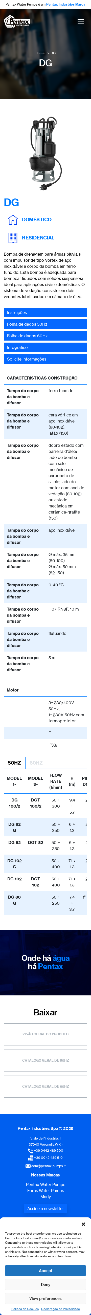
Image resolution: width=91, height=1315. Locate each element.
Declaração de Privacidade (60, 1309)
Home (40, 53)
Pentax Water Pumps (45, 1184)
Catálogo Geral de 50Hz (45, 1060)
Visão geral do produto (45, 1034)
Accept (45, 1270)
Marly (45, 1196)
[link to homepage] (17, 21)
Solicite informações (26, 359)
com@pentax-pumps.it (48, 1166)
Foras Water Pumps (45, 1190)
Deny (45, 1284)
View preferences (45, 1298)
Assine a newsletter (45, 1208)
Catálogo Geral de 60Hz (45, 1086)
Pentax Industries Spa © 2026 (45, 1128)
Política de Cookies (25, 1309)
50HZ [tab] (14, 763)
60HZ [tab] (36, 763)
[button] (83, 1223)
